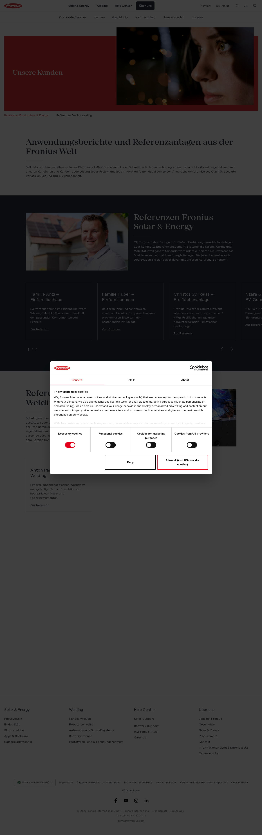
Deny (130, 462)
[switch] (111, 445)
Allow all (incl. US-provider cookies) (182, 462)
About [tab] (185, 379)
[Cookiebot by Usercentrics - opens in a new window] (192, 368)
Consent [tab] (77, 379)
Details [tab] (131, 379)
